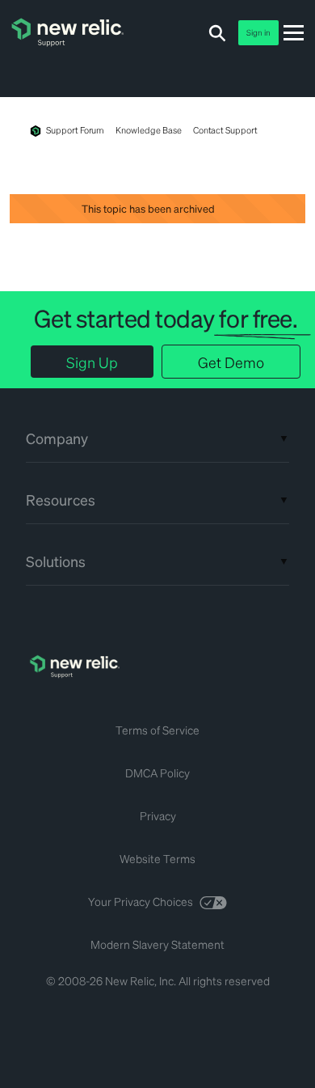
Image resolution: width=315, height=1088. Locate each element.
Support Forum (75, 130)
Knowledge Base (148, 130)
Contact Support (225, 130)
